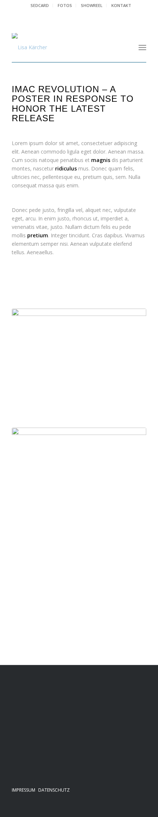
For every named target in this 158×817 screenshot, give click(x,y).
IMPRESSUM (23, 790)
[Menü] (142, 47)
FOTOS (65, 5)
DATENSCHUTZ (54, 790)
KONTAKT (121, 5)
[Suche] (126, 47)
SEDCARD (39, 5)
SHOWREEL (92, 5)
